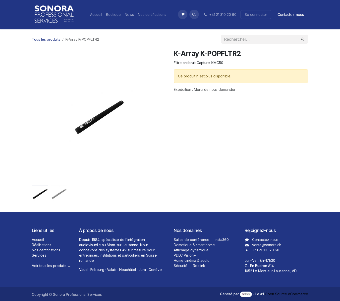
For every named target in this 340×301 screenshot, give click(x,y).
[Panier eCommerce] (182, 14)
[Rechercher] (302, 39)
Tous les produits (46, 39)
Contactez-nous (291, 14)
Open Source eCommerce (286, 294)
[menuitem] (96, 14)
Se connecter (256, 14)
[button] (194, 14)
